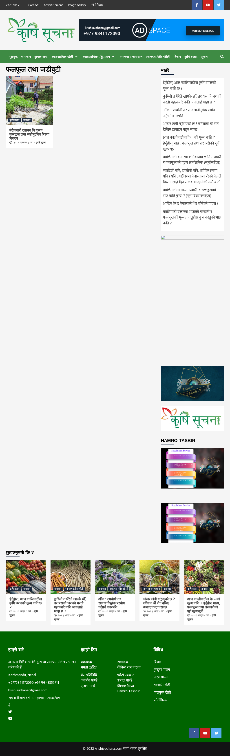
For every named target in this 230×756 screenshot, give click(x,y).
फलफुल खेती (162, 693)
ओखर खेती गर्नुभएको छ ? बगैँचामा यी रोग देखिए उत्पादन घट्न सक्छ (191, 127)
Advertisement (53, 5)
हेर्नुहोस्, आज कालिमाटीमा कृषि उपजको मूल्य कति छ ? (189, 86)
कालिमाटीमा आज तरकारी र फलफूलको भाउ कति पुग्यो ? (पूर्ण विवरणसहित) (189, 193)
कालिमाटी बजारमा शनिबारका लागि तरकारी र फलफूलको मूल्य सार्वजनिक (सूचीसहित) (192, 160)
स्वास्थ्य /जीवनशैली (158, 57)
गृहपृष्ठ (13, 57)
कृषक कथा (41, 57)
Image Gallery (77, 5)
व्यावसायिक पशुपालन (96, 57)
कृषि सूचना (41, 142)
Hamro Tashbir (128, 691)
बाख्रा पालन (161, 677)
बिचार (177, 57)
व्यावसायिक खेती (62, 57)
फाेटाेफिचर (161, 700)
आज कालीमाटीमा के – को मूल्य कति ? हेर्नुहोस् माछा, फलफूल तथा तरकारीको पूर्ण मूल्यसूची (191, 143)
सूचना (204, 57)
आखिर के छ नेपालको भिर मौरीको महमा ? (190, 204)
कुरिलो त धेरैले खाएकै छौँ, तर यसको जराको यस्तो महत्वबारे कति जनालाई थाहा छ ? (192, 99)
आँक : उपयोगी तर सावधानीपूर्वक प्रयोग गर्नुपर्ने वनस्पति (189, 113)
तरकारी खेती (162, 685)
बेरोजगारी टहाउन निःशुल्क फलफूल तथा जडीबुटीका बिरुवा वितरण (29, 134)
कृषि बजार (190, 57)
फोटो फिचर (97, 5)
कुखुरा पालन (162, 670)
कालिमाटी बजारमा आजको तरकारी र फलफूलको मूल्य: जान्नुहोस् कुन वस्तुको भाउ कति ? (192, 217)
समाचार (26, 57)
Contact (33, 5)
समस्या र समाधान (131, 57)
